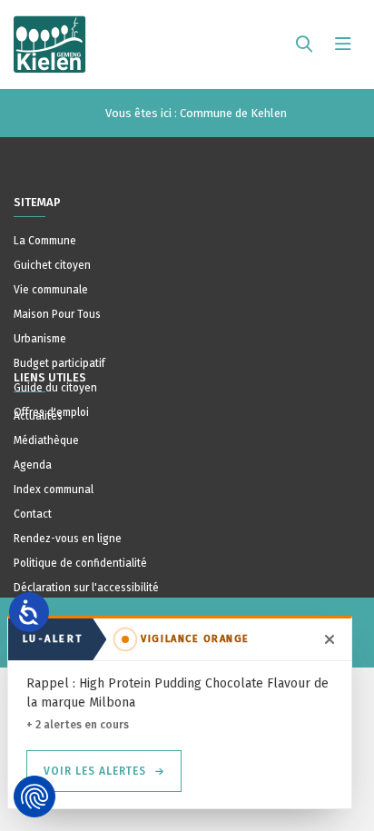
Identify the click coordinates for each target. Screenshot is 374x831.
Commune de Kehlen (233, 113)
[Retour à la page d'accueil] (50, 36)
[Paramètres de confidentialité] (34, 796)
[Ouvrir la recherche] (304, 44)
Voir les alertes (95, 771)
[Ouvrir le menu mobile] (343, 44)
